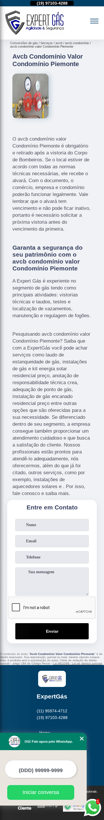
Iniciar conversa (41, 792)
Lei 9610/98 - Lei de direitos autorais (77, 663)
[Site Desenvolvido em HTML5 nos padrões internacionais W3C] (48, 806)
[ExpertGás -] (34, 33)
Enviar (52, 631)
